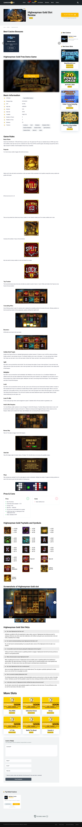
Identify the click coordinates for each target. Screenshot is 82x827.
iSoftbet (8, 27)
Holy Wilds (12, 711)
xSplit (40, 130)
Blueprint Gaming (69, 107)
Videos (57, 2)
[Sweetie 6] (50, 728)
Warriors (34, 130)
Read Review (8, 804)
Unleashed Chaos (31, 711)
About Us (21, 824)
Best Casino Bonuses (13, 31)
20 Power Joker (70, 84)
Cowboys (25, 125)
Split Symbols (47, 127)
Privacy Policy (61, 824)
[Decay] (50, 709)
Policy (56, 824)
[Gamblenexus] (9, 2)
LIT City (12, 730)
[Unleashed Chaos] (31, 709)
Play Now (16, 804)
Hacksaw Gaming (31, 712)
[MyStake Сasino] (64, 41)
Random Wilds (37, 127)
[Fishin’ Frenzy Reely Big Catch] (69, 102)
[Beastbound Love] (69, 61)
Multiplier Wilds (45, 125)
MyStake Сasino (11, 41)
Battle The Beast (31, 730)
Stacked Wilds (26, 130)
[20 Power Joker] (69, 82)
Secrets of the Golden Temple (70, 126)
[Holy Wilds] (12, 709)
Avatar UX (69, 86)
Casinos (34, 2)
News (52, 2)
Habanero (31, 732)
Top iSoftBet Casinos (28, 98)
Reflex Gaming (69, 129)
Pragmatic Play (50, 732)
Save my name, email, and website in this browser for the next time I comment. (24, 775)
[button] (54, 602)
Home (24, 2)
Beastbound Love (69, 63)
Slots (29, 2)
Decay (51, 711)
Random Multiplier (27, 127)
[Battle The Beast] (31, 728)
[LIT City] (12, 728)
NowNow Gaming (69, 67)
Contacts (25, 824)
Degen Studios (12, 712)
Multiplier (37, 125)
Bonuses (47, 2)
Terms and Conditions (70, 824)
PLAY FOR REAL (69, 15)
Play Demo (31, 76)
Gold (31, 125)
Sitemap (77, 824)
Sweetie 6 (51, 730)
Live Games (40, 2)
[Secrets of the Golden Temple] (69, 123)
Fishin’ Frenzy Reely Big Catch (70, 105)
